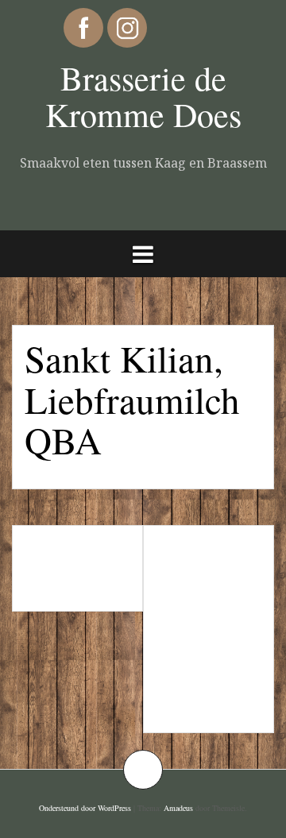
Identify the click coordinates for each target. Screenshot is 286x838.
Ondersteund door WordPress (85, 807)
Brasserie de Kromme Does (143, 96)
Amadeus (178, 807)
